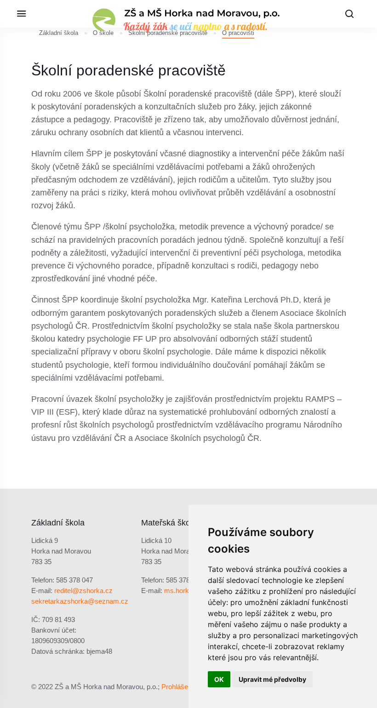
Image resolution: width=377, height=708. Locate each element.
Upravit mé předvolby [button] (272, 679)
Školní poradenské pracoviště (167, 32)
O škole (103, 32)
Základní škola (58, 32)
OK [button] (219, 679)
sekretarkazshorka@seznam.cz (79, 601)
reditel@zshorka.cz (83, 590)
